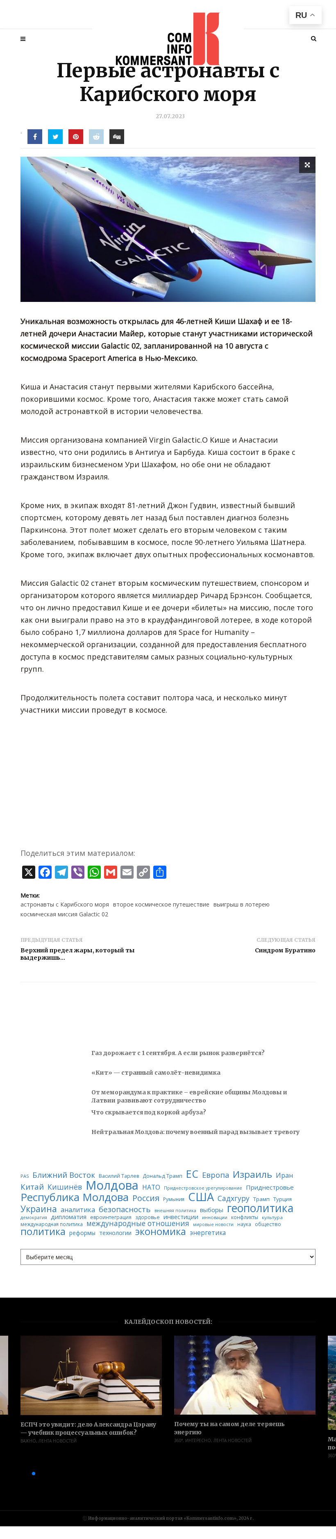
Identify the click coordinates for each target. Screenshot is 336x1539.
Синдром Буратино (285, 950)
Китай (32, 1187)
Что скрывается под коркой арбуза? (148, 1112)
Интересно (198, 1440)
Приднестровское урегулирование (203, 1188)
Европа (215, 1175)
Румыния (173, 1199)
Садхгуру (234, 1198)
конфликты (244, 1217)
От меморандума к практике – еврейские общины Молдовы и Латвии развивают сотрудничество (189, 1096)
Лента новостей (58, 1441)
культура (272, 1217)
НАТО (151, 1187)
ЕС (192, 1174)
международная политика (51, 1224)
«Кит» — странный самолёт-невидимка (155, 1072)
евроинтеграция (111, 1217)
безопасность (125, 1209)
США (201, 1196)
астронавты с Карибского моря (64, 904)
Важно (28, 1441)
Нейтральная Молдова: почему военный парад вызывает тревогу (195, 1132)
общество (268, 1224)
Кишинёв (65, 1187)
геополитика (260, 1208)
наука (244, 1224)
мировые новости (213, 1224)
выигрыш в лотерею (241, 904)
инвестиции (180, 1217)
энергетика (208, 1233)
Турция (282, 1199)
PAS (24, 1176)
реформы (82, 1233)
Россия (145, 1198)
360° (178, 1440)
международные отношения (137, 1223)
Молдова (112, 1185)
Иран (284, 1175)
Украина (38, 1209)
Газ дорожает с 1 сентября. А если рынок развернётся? (178, 1053)
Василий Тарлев (119, 1176)
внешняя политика (175, 1210)
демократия (33, 1217)
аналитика (78, 1209)
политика (43, 1231)
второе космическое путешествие (161, 904)
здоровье (147, 1217)
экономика (160, 1232)
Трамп (261, 1199)
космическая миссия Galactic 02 (64, 914)
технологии (115, 1233)
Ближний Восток (63, 1175)
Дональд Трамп (162, 1176)
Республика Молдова (74, 1197)
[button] (20, 1473)
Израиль (252, 1174)
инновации (214, 1217)
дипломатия (68, 1217)
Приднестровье (270, 1187)
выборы (211, 1210)
